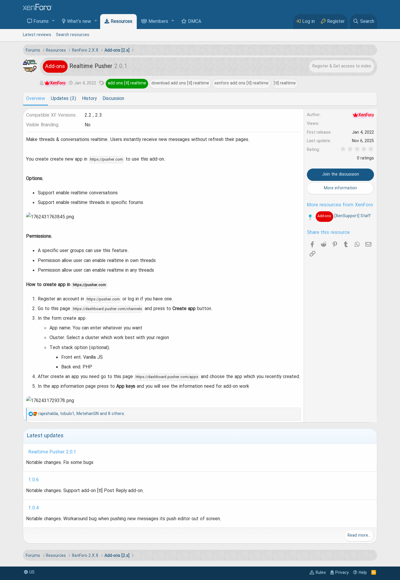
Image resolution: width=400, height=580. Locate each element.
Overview (35, 98)
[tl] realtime (285, 83)
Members (158, 21)
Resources (121, 21)
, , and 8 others (81, 414)
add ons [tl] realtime (127, 83)
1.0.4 (33, 508)
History (89, 98)
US (31, 572)
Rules (321, 572)
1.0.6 (33, 480)
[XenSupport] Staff (343, 216)
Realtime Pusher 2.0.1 (52, 452)
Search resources (72, 35)
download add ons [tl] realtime (180, 83)
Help (363, 572)
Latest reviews (37, 35)
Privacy (342, 572)
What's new (79, 21)
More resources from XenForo (340, 205)
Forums (41, 21)
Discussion (113, 98)
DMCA (194, 21)
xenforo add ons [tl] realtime (241, 83)
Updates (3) (63, 98)
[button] (53, 21)
